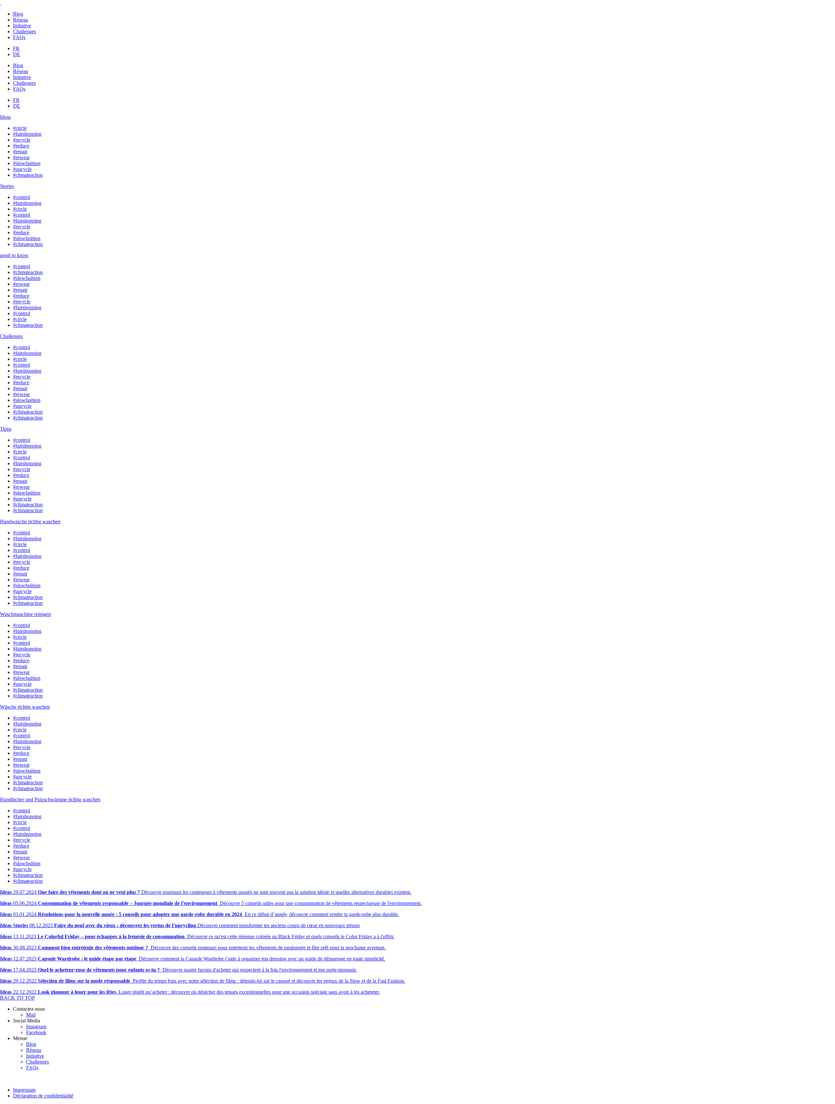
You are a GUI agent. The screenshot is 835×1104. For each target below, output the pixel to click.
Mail (31, 1015)
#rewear (21, 157)
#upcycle (22, 169)
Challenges (24, 31)
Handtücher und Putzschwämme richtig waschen (50, 799)
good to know (14, 255)
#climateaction (28, 175)
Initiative (22, 25)
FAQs (19, 37)
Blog (18, 14)
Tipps (5, 429)
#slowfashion (26, 163)
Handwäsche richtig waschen (30, 521)
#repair (20, 151)
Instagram (36, 1026)
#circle (20, 128)
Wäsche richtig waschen (25, 707)
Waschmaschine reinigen (25, 614)
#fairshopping (27, 134)
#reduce (21, 145)
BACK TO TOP (17, 998)
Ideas (5, 117)
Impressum (24, 1090)
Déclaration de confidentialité (43, 1095)
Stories (7, 186)
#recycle (21, 140)
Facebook (36, 1032)
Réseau (20, 20)
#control (21, 197)
